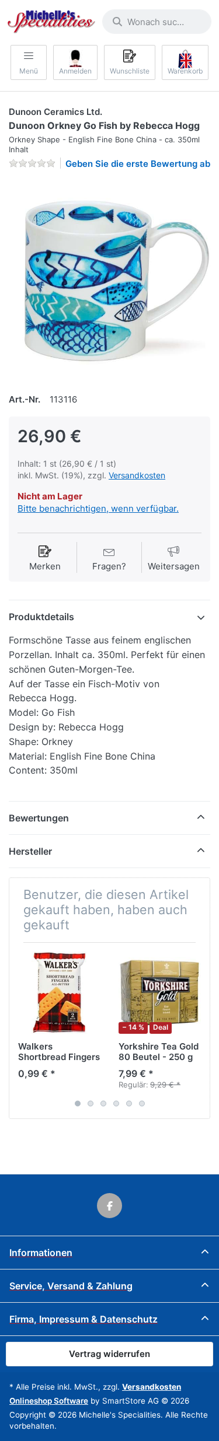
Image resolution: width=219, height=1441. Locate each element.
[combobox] (156, 21)
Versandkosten (137, 475)
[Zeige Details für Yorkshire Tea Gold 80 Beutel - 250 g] (160, 993)
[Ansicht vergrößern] (109, 279)
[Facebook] (110, 1206)
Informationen (40, 1252)
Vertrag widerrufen (109, 1353)
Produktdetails (41, 616)
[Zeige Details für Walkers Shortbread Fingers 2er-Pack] (59, 993)
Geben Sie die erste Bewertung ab (137, 163)
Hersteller (30, 851)
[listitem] (109, 279)
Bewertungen (39, 818)
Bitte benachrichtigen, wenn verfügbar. (98, 508)
